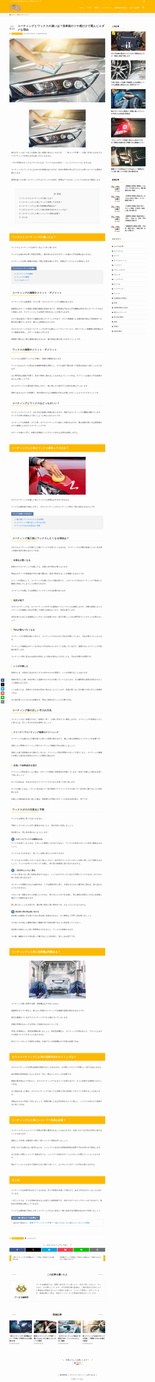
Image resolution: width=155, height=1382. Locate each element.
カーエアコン (118, 251)
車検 (115, 322)
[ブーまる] (15, 7)
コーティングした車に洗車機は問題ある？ (39, 206)
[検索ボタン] (143, 7)
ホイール (117, 284)
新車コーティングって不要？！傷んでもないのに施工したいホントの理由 (60, 1223)
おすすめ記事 (118, 246)
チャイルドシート (120, 260)
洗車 (115, 303)
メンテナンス (118, 289)
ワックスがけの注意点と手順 (28, 526)
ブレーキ (117, 275)
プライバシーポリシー (76, 1375)
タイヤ (116, 256)
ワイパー (117, 293)
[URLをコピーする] (97, 1250)
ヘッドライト (118, 279)
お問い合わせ (90, 1375)
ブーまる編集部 (21, 1297)
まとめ (25, 217)
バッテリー (118, 265)
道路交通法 (118, 331)
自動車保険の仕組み (121, 308)
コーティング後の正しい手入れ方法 (31, 522)
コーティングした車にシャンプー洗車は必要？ (41, 213)
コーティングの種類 (24, 274)
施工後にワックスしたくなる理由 (30, 519)
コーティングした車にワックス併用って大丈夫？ (42, 202)
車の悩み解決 (118, 317)
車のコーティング (17, 33)
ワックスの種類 (22, 277)
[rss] (144, 1)
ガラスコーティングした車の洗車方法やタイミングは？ (45, 210)
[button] (17, 1250)
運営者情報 (63, 1375)
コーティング (31, 1238)
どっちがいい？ (22, 280)
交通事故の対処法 (120, 298)
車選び (116, 326)
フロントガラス (119, 270)
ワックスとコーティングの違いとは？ (37, 198)
